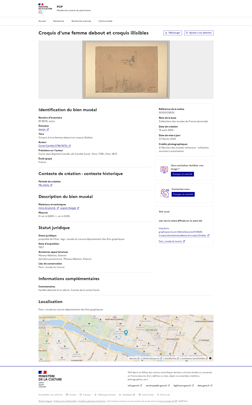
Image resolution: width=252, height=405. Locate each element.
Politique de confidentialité (65, 401)
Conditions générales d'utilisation (92, 401)
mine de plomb (47, 208)
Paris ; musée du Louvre (170, 241)
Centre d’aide (148, 394)
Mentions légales (45, 401)
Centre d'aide (105, 21)
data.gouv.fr (204, 385)
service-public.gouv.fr (156, 385)
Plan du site (165, 394)
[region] (126, 338)
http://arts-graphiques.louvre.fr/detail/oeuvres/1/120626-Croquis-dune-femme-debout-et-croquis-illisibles (182, 232)
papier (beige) (68, 208)
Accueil (42, 21)
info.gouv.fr (133, 385)
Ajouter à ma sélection (200, 32)
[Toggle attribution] (210, 358)
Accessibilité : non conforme (50, 394)
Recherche (58, 21)
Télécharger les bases (107, 394)
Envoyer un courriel (182, 174)
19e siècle (43, 185)
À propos (87, 394)
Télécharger (174, 32)
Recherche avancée (81, 21)
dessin (42, 129)
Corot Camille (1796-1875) (52, 145)
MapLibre (133, 358)
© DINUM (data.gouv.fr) (150, 358)
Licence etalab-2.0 (166, 401)
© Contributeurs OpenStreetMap (192, 358)
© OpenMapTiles (169, 358)
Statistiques (127, 394)
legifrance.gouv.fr (182, 385)
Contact (72, 394)
